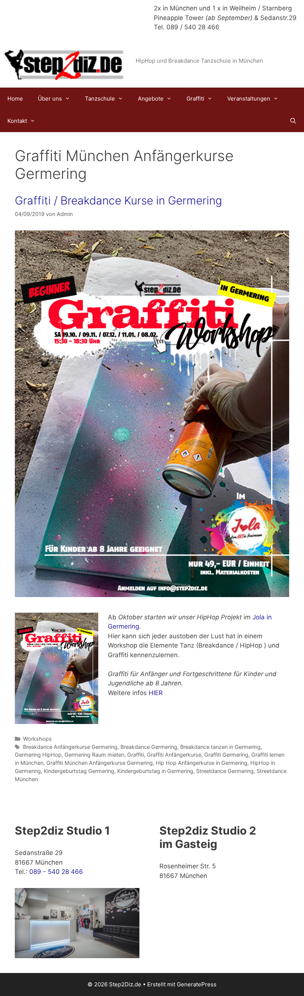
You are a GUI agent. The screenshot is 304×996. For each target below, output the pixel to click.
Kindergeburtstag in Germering (155, 771)
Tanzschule (100, 98)
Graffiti (195, 98)
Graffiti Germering (226, 754)
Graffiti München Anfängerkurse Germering (99, 763)
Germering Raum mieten (94, 754)
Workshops (37, 738)
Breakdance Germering (148, 747)
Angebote (150, 98)
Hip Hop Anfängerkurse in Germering (201, 763)
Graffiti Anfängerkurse (174, 754)
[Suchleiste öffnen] (293, 121)
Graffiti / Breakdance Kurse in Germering (118, 200)
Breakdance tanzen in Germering (220, 747)
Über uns (50, 98)
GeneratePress (197, 984)
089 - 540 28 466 (56, 871)
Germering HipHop (38, 754)
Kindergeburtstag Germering (79, 771)
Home (15, 98)
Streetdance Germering (225, 771)
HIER (155, 693)
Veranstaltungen (248, 98)
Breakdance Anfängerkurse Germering (70, 747)
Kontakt (17, 120)
